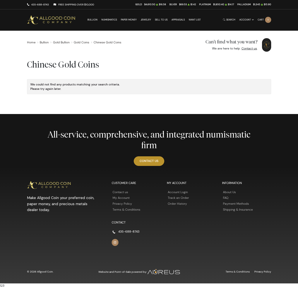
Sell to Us (161, 19)
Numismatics (109, 19)
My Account (121, 198)
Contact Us (149, 161)
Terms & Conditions (126, 209)
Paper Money (129, 19)
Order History (177, 204)
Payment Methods (236, 204)
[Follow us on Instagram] (115, 242)
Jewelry (146, 19)
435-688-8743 (40, 4)
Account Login (178, 192)
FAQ (225, 198)
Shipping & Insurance (238, 209)
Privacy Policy (122, 204)
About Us (229, 192)
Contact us (249, 48)
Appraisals (178, 19)
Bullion (92, 19)
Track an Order (178, 198)
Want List (195, 19)
